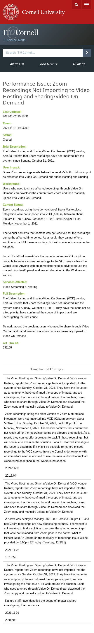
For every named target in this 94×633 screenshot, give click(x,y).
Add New (47, 64)
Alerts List (17, 64)
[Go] (87, 53)
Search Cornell (76, 4)
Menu (86, 4)
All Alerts (79, 64)
